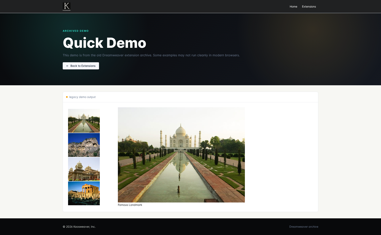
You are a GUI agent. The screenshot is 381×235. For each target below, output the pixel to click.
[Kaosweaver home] (66, 6)
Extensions (309, 6)
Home (293, 6)
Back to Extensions (83, 65)
